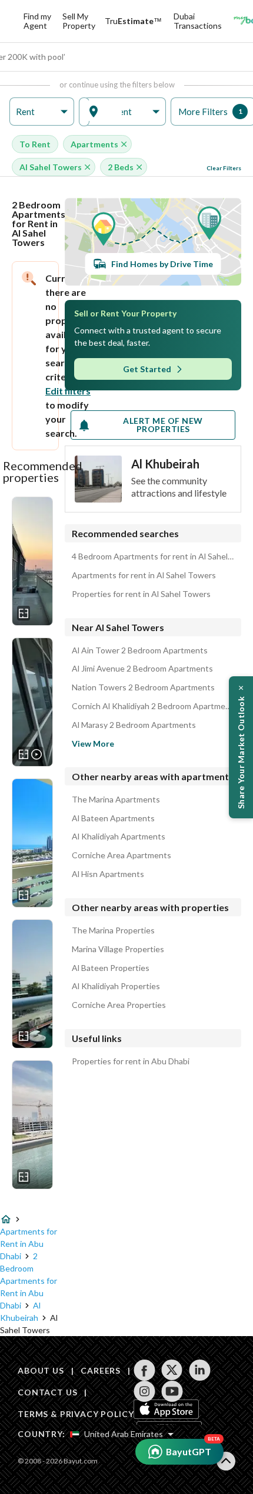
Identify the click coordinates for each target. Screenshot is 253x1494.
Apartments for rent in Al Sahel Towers (144, 575)
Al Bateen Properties (110, 968)
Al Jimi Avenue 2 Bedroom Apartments (142, 668)
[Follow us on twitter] (172, 1370)
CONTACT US (47, 1392)
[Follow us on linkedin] (200, 1370)
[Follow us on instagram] (144, 1391)
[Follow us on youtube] (172, 1391)
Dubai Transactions (198, 21)
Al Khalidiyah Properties (116, 986)
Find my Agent (37, 21)
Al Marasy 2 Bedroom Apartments (134, 725)
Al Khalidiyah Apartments (118, 836)
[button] (42, 112)
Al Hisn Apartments (108, 874)
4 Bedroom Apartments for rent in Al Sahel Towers (153, 556)
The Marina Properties (113, 930)
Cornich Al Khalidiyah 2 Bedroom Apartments (153, 706)
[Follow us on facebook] (144, 1370)
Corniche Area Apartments (121, 855)
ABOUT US (41, 1370)
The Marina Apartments (116, 799)
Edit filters (68, 390)
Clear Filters (224, 167)
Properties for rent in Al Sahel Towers (141, 594)
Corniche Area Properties (119, 1005)
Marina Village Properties (118, 949)
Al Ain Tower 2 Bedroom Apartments (140, 650)
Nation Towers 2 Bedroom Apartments (143, 687)
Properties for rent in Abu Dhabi (130, 1061)
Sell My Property (78, 21)
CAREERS (101, 1370)
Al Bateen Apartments (113, 818)
